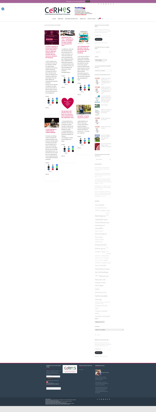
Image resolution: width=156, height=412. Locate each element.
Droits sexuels (98, 237)
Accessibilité (99, 205)
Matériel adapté (98, 262)
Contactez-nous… (91, 18)
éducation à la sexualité (102, 316)
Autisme (107, 212)
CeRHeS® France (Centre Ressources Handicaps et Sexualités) (102, 224)
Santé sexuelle (101, 296)
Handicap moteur (98, 255)
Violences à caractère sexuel (101, 312)
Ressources (104, 276)
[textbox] (103, 70)
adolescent (97, 210)
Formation (97, 251)
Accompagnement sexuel (100, 207)
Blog (107, 215)
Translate (103, 61)
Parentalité (103, 265)
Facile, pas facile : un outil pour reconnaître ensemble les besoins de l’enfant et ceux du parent (102, 175)
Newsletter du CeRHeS (54, 400)
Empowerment (100, 245)
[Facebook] (101, 4)
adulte (103, 210)
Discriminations (101, 234)
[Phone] (99, 4)
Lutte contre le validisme (99, 260)
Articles (108, 210)
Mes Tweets (81, 369)
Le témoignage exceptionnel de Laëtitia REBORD (51, 130)
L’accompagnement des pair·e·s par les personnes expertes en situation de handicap (83, 50)
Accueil (54, 18)
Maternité (106, 260)
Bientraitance (100, 216)
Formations (60, 18)
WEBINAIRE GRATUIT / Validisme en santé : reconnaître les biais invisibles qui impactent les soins (103, 187)
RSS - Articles (97, 334)
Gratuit (107, 251)
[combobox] (103, 70)
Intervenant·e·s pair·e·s (99, 257)
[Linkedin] (108, 4)
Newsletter (83, 18)
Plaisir (96, 275)
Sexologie (98, 299)
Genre (103, 252)
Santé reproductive (100, 292)
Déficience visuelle (98, 241)
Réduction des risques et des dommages (100, 282)
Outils (97, 265)
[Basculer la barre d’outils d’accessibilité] (2, 8)
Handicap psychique (105, 255)
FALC (107, 247)
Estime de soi (100, 248)
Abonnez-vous (98, 39)
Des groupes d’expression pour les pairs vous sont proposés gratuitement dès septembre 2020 (67, 114)
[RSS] (113, 4)
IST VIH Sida (106, 258)
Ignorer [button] (87, 1)
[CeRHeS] (78, 10)
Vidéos (97, 308)
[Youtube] (106, 4)
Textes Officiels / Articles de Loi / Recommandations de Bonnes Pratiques (102, 303)
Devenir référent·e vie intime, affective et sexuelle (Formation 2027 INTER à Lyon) (101, 378)
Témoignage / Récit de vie (101, 305)
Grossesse (108, 253)
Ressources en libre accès (71, 18)
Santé (97, 289)
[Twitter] (103, 4)
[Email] (111, 4)
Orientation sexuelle (106, 262)
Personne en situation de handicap (102, 270)
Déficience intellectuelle (99, 239)
